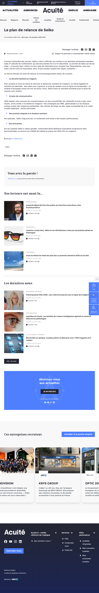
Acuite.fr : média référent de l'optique (40, 534)
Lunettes (47, 20)
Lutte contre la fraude (35, 334)
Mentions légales (9, 570)
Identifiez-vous (13, 178)
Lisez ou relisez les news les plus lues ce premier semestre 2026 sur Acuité (57, 255)
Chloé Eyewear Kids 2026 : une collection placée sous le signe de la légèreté (58, 295)
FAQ (66, 539)
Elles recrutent (29, 3)
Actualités (10, 10)
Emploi (73, 10)
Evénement (84, 20)
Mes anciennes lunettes (86, 558)
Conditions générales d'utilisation (15, 573)
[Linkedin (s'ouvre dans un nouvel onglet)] (54, 402)
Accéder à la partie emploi (78, 434)
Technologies (31, 313)
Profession (30, 227)
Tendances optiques (34, 291)
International (31, 202)
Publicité (68, 550)
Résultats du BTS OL (42, 3)
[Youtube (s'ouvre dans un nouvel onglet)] (48, 402)
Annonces (30, 10)
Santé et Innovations (60, 20)
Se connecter (93, 3)
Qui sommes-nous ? (42, 541)
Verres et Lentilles (36, 20)
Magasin (14, 20)
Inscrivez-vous (13, 551)
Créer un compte (77, 3)
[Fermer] (97, 279)
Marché (25, 20)
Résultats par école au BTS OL (58, 3)
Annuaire (89, 10)
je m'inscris (49, 391)
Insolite (72, 20)
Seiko (7, 147)
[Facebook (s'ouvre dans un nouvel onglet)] (45, 402)
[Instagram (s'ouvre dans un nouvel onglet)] (51, 402)
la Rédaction (17, 139)
